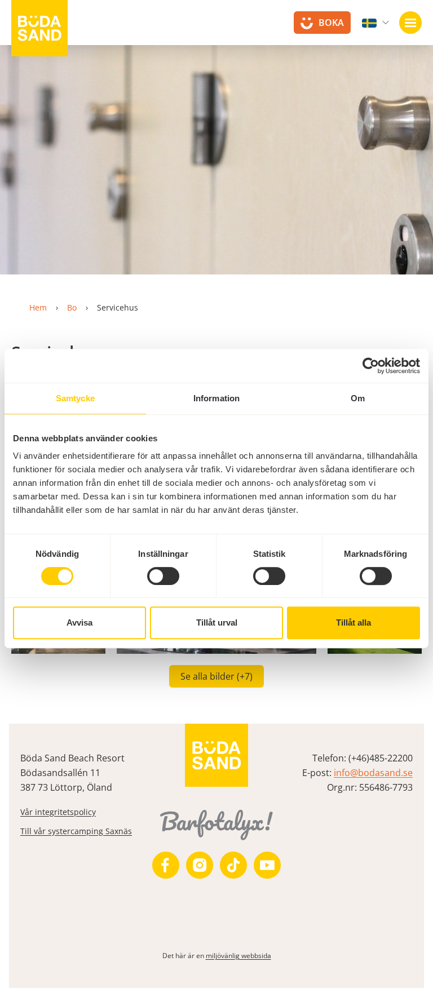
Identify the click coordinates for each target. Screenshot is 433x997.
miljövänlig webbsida (238, 955)
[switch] (163, 576)
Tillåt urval (216, 622)
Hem (38, 307)
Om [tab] (358, 398)
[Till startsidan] (39, 28)
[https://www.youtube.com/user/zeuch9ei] (267, 865)
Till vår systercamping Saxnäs (76, 831)
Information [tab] (216, 398)
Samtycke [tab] (75, 398)
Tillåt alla (353, 622)
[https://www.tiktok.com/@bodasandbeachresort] (233, 865)
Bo (72, 307)
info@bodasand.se (373, 772)
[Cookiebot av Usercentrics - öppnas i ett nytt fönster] (370, 365)
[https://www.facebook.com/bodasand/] (165, 865)
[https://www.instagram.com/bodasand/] (199, 865)
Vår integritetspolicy (58, 812)
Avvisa (79, 622)
